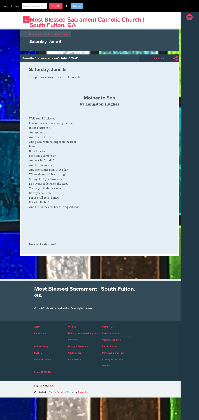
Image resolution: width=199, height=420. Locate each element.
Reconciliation (109, 346)
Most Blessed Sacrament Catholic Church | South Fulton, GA (87, 22)
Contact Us (107, 327)
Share (159, 58)
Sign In (77, 6)
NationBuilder (57, 392)
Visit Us (72, 327)
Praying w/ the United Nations (113, 362)
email (51, 385)
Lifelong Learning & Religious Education (83, 336)
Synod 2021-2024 (42, 372)
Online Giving (41, 346)
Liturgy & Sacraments (79, 346)
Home (33, 34)
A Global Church (42, 359)
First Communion (111, 333)
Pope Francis (74, 359)
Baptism (38, 353)
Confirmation (74, 353)
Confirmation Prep (111, 340)
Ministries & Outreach (113, 353)
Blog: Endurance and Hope (52, 34)
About (37, 327)
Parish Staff (40, 333)
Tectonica (83, 392)
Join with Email (11, 6)
